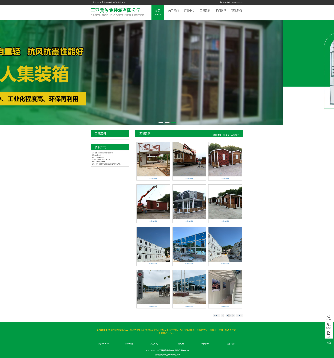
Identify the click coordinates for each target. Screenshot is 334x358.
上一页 (216, 315)
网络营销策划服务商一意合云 (168, 354)
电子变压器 (160, 329)
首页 (158, 12)
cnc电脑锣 (135, 329)
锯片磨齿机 (202, 329)
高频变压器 (147, 329)
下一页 (239, 315)
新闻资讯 (221, 10)
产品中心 (189, 10)
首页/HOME (103, 343)
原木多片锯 (230, 329)
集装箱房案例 (153, 178)
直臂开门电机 (216, 329)
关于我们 (173, 10)
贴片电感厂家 (175, 329)
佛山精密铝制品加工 (118, 329)
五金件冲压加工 (166, 332)
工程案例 (205, 10)
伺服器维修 (189, 329)
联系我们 (236, 10)
